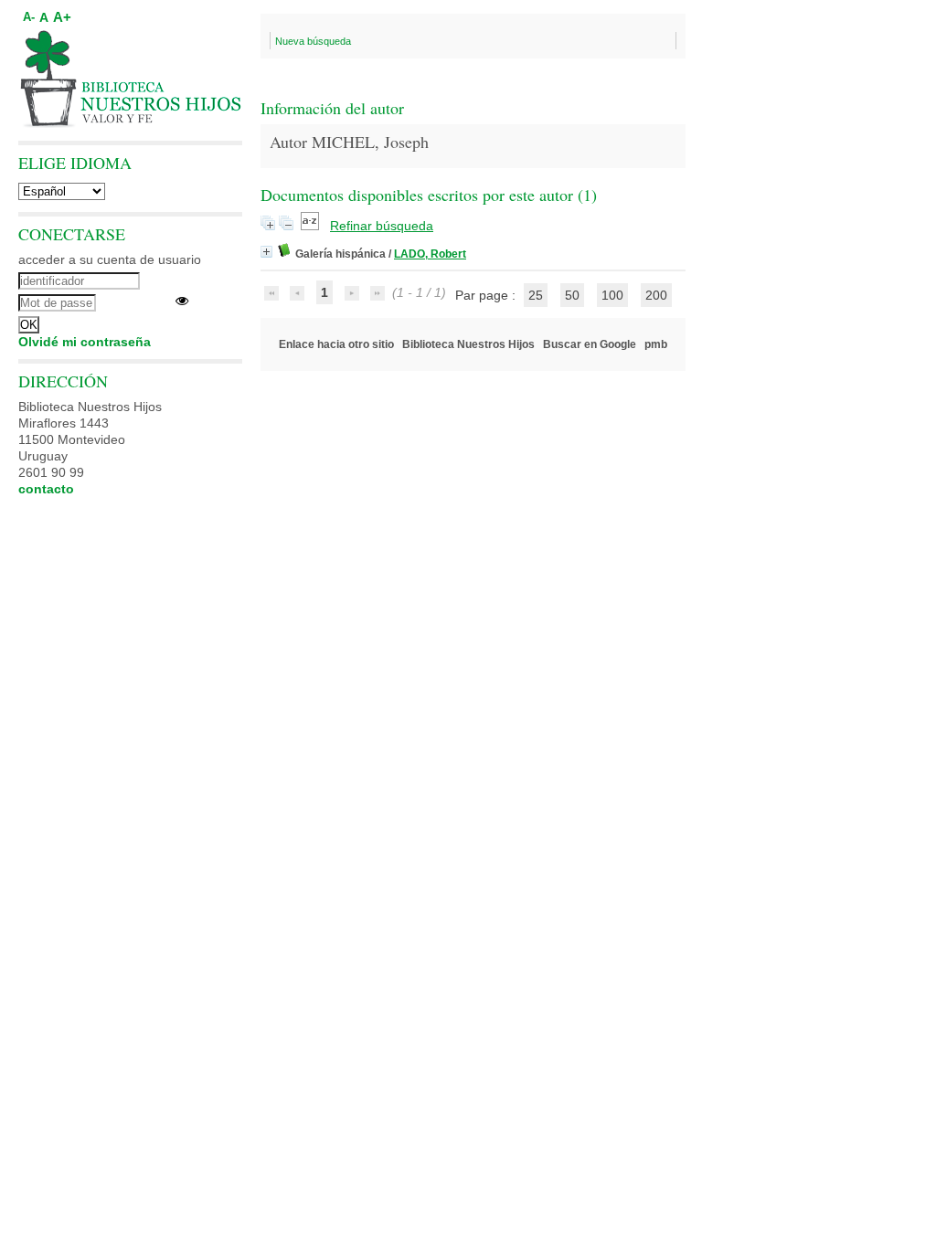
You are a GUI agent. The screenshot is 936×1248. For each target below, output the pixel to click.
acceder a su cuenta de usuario (109, 259)
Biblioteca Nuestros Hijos (468, 344)
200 (656, 295)
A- (29, 17)
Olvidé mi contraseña (84, 341)
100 (612, 295)
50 (572, 295)
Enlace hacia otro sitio (336, 344)
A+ (62, 17)
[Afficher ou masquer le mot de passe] (182, 300)
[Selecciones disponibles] (312, 225)
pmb (655, 344)
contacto (46, 488)
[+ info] (266, 252)
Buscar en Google (589, 344)
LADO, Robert (430, 254)
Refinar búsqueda (381, 225)
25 (535, 295)
